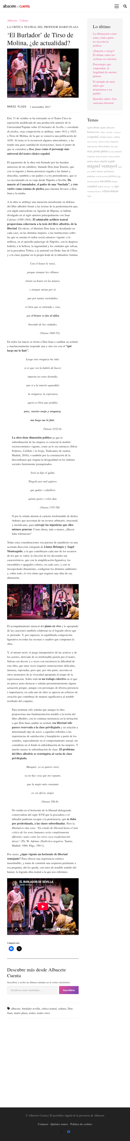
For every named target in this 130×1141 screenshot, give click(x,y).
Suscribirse (69, 990)
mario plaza (20, 1013)
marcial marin (102, 156)
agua (103, 127)
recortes (105, 180)
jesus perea (101, 151)
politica (113, 176)
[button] (116, 6)
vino (89, 196)
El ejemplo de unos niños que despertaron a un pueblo (104, 87)
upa (116, 186)
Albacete (12, 20)
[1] (25, 602)
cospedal (92, 136)
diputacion (114, 141)
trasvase (107, 186)
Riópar (114, 181)
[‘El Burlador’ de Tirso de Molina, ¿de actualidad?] (43, 51)
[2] (60, 602)
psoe (97, 181)
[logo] (16, 6)
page (120, 166)
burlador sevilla (31, 1008)
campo (102, 132)
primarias (90, 181)
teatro (32, 1013)
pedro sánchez (97, 171)
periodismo (109, 171)
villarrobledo (110, 191)
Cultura (24, 20)
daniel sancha (104, 141)
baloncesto (93, 132)
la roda (111, 151)
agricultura (93, 127)
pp (119, 176)
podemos (91, 176)
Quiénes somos (59, 1124)
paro (88, 171)
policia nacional (102, 176)
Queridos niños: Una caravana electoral (105, 101)
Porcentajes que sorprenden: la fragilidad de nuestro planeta (105, 70)
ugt (112, 186)
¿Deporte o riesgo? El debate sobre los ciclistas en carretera (104, 55)
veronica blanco (94, 191)
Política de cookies (81, 1124)
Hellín (90, 151)
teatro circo (43, 1013)
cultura (62, 1008)
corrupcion (117, 132)
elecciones (104, 146)
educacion (92, 146)
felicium (114, 146)
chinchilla (109, 132)
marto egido (107, 161)
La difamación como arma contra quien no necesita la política (105, 39)
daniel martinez (92, 142)
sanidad (92, 186)
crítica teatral (49, 1008)
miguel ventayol (102, 166)
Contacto (43, 1124)
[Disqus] (43, 1061)
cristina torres (106, 136)
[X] (61, 1131)
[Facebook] (68, 1131)
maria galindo (114, 156)
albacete (15, 1008)
